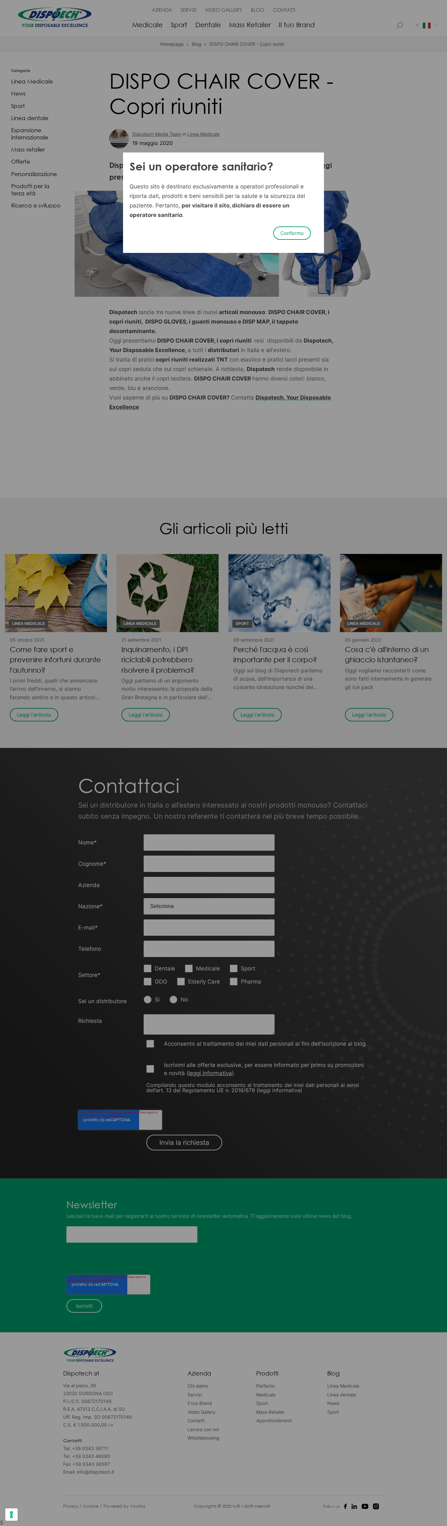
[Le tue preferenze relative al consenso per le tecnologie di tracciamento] (11, 1514)
